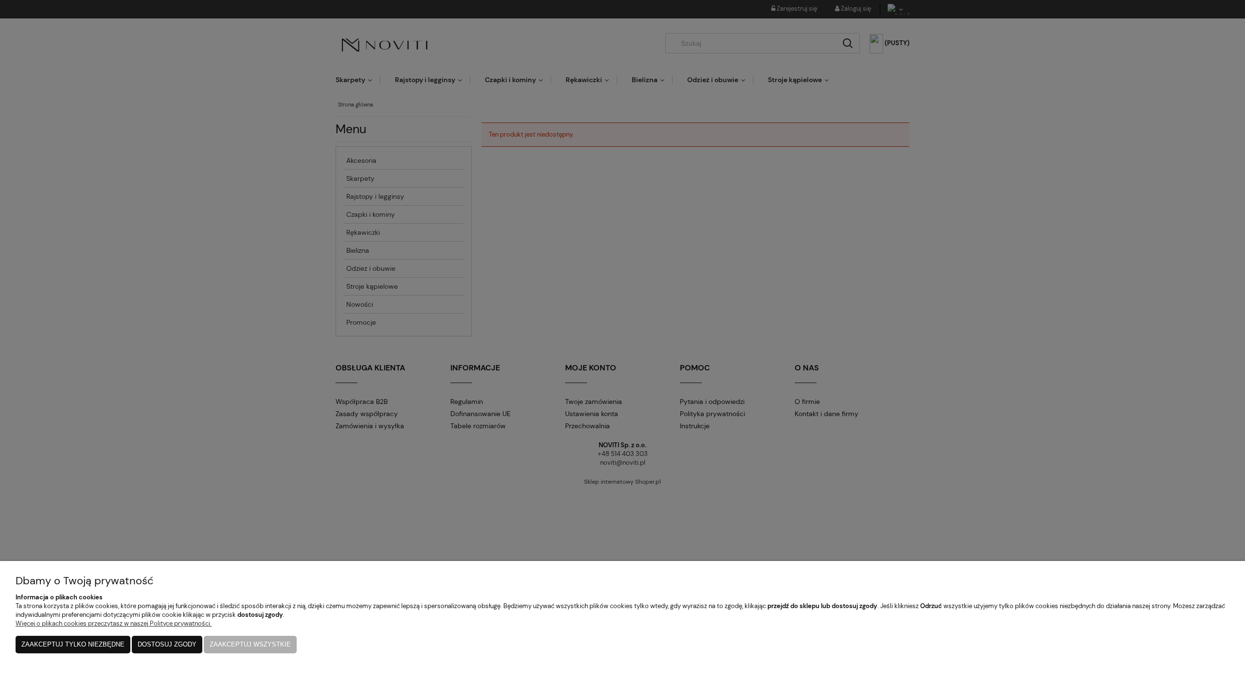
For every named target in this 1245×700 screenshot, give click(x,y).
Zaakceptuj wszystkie (250, 644)
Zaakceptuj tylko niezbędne (72, 644)
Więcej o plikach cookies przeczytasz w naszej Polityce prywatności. (114, 623)
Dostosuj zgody (167, 644)
